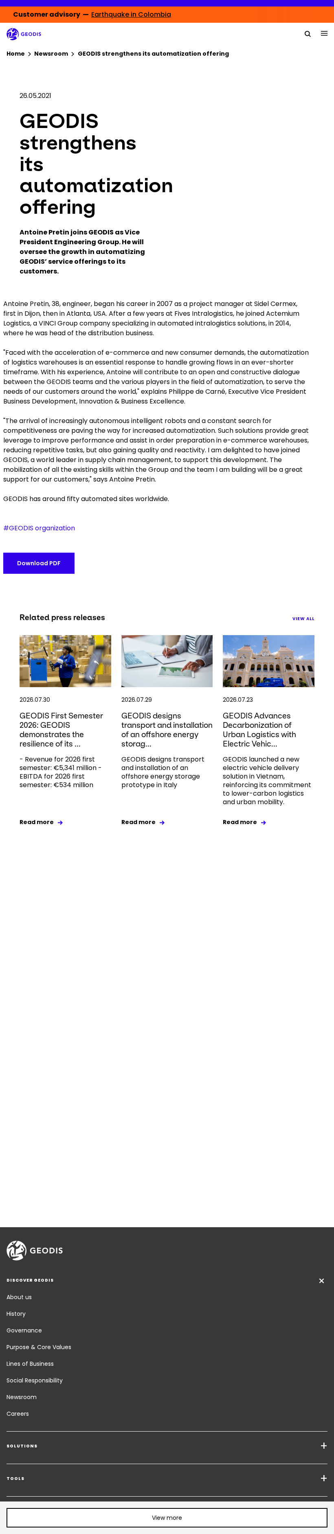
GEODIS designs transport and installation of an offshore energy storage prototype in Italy (162, 772)
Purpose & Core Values (39, 1347)
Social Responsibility (35, 1380)
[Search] (308, 33)
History (16, 1314)
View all (303, 619)
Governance (24, 1330)
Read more (37, 822)
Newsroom (22, 1397)
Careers (18, 1414)
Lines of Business (30, 1364)
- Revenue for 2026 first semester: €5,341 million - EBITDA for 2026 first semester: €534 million (61, 772)
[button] (167, 1517)
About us (19, 1297)
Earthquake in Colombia (131, 14)
